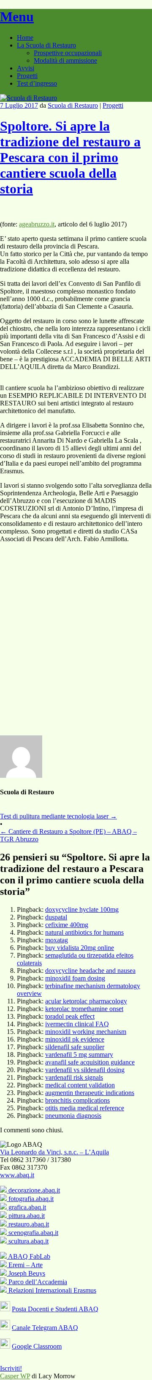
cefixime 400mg (66, 924)
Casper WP (15, 1376)
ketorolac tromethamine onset (84, 1008)
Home (25, 37)
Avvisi (25, 68)
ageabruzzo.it (36, 224)
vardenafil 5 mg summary (79, 1054)
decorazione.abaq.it (33, 1190)
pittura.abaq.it (26, 1215)
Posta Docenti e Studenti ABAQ (55, 1309)
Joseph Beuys (26, 1273)
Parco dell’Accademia (37, 1281)
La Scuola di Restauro (46, 45)
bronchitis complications (77, 1100)
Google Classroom (37, 1346)
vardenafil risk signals (74, 1077)
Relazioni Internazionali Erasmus (51, 1290)
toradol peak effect (70, 1016)
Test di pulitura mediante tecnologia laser (58, 816)
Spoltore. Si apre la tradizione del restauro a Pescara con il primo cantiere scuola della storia (70, 157)
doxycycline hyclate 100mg (82, 909)
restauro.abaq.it (28, 1224)
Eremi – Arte (25, 1264)
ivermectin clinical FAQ (77, 1024)
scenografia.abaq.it (32, 1232)
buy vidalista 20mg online (79, 947)
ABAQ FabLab (28, 1256)
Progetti (27, 75)
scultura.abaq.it (28, 1241)
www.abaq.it (17, 1175)
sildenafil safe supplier (74, 1046)
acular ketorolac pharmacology (86, 1001)
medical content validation (80, 1085)
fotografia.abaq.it (30, 1198)
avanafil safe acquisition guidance (90, 1062)
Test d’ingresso (37, 83)
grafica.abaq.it (26, 1207)
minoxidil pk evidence (74, 1039)
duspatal (56, 917)
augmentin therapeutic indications (89, 1092)
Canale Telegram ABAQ (45, 1327)
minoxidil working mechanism (85, 1031)
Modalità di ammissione (65, 60)
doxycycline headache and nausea (90, 970)
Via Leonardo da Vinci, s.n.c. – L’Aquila (54, 1152)
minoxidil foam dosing (75, 978)
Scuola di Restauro (73, 105)
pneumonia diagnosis (73, 1115)
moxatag (56, 940)
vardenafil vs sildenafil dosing (85, 1069)
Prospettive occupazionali (68, 52)
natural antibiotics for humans (84, 932)
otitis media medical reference (84, 1108)
